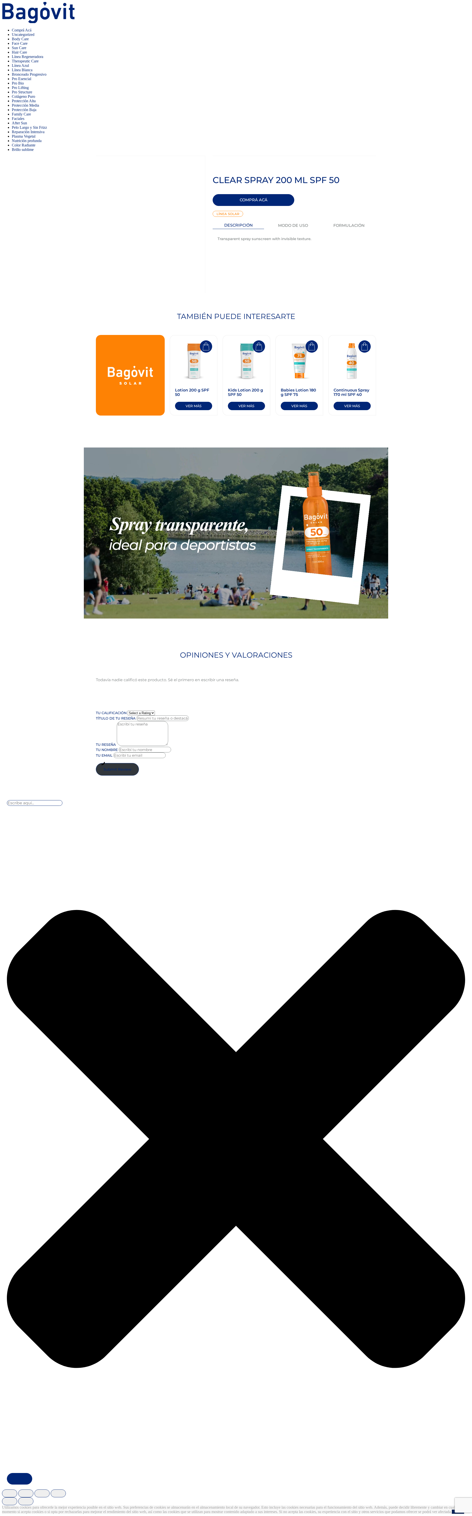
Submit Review (117, 769)
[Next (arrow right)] (25, 1501)
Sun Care (19, 48)
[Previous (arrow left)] (9, 1501)
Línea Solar (228, 214)
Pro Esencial (21, 79)
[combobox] (34, 803)
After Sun (19, 123)
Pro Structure (22, 92)
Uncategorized (23, 34)
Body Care (20, 39)
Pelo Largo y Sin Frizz (29, 127)
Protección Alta (24, 101)
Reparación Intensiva (28, 132)
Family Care (21, 114)
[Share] (25, 1493)
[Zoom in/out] (58, 1493)
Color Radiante (23, 145)
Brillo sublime (23, 149)
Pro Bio (18, 83)
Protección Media (25, 105)
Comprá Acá (21, 30)
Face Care (20, 43)
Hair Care (19, 52)
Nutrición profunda (27, 141)
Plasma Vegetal (23, 136)
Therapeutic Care (25, 61)
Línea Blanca (22, 70)
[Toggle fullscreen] (42, 1493)
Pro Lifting (20, 88)
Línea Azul (20, 65)
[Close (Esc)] (9, 1493)
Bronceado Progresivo (29, 74)
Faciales (18, 118)
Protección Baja (24, 110)
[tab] (238, 225)
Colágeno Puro (23, 96)
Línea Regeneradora (27, 57)
